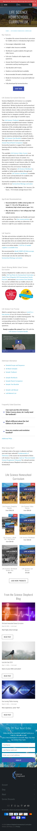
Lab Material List (11, 393)
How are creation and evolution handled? (18, 431)
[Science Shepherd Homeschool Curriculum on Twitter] (25, 806)
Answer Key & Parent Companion (12, 143)
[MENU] (1, 5)
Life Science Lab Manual (19, 173)
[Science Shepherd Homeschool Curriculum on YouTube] (28, 806)
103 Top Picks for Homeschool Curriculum (20, 275)
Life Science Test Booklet (13, 138)
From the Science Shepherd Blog (18, 596)
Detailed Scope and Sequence (15, 365)
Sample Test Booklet (12, 384)
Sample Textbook (11, 372)
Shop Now (18, 89)
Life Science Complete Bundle (18, 331)
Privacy (18, 826)
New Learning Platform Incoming (10, 701)
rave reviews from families (24, 279)
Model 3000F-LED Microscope (24, 251)
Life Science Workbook (24, 169)
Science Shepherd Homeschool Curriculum (19, 824)
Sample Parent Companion (14, 381)
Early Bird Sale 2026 (7, 662)
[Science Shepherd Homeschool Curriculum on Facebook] (11, 806)
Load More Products (18, 581)
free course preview (23, 219)
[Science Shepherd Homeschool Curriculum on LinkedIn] (18, 806)
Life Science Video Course (19, 153)
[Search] (30, 5)
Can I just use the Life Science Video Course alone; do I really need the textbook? (19, 412)
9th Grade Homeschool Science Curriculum (12, 623)
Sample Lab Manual (12, 390)
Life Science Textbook (12, 120)
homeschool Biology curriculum (22, 184)
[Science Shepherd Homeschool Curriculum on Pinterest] (21, 806)
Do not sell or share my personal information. (15, 810)
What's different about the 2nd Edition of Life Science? (17, 422)
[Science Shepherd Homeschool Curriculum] (18, 5)
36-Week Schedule (11, 369)
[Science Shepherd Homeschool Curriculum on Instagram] (15, 806)
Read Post (7, 637)
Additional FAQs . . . (8, 438)
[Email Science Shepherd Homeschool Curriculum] (8, 806)
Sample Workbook (11, 378)
